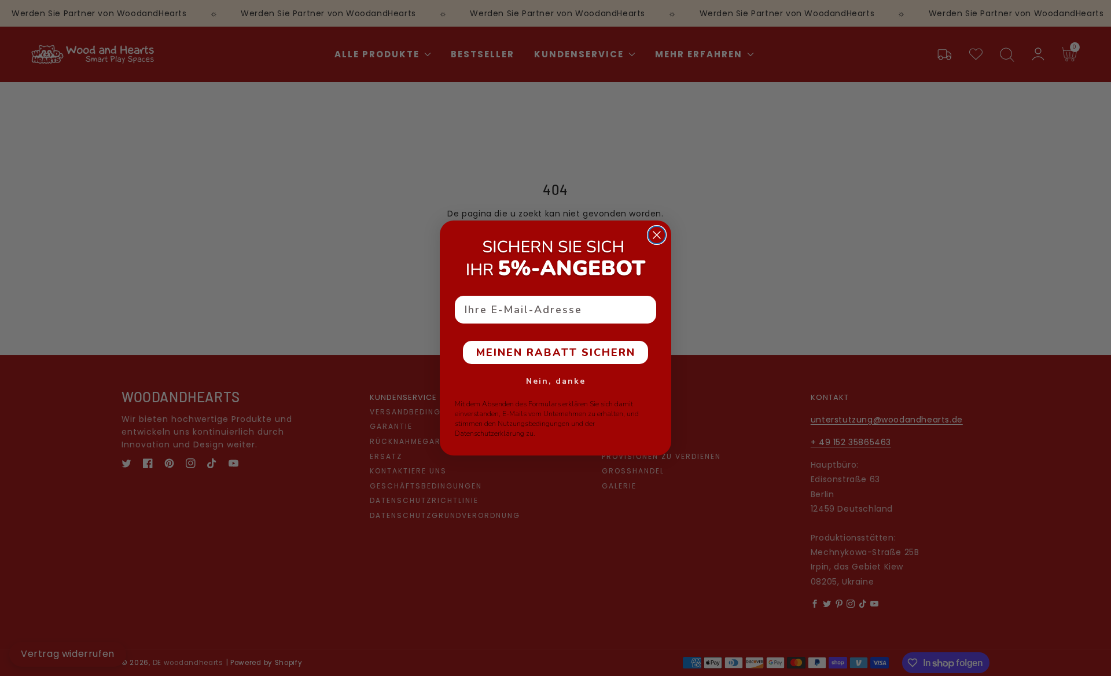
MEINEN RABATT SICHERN (555, 352)
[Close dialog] (656, 235)
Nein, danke (556, 381)
